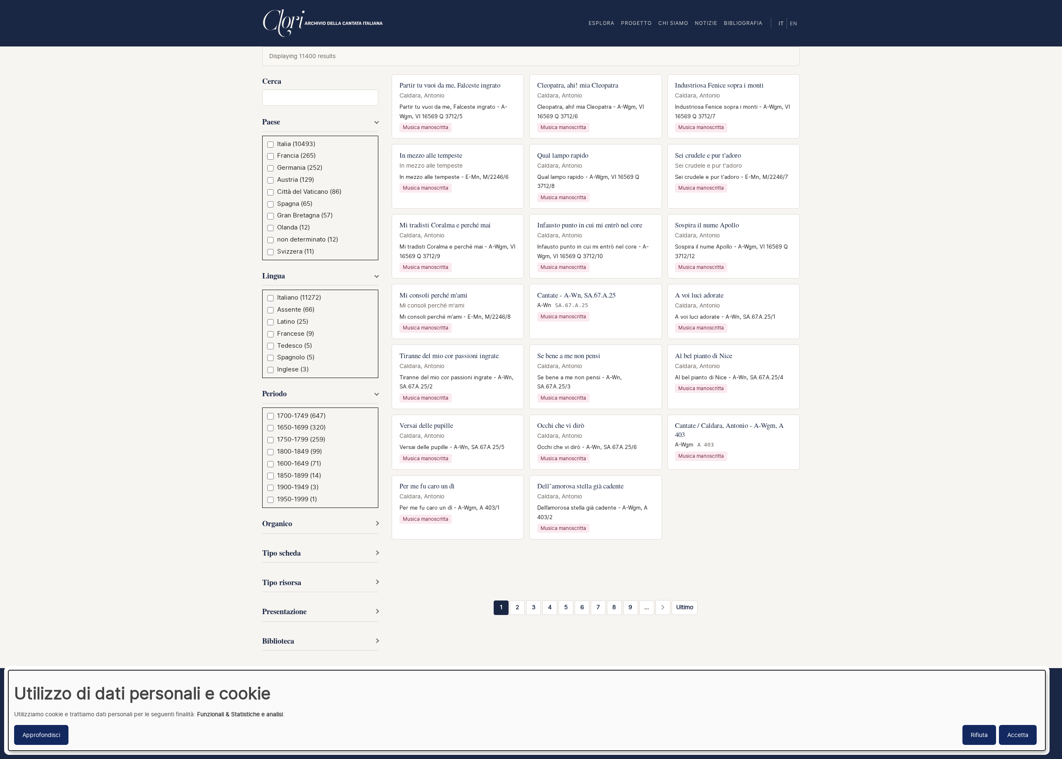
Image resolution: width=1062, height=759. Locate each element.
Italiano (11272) (299, 297)
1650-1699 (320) (301, 427)
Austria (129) (295, 179)
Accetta (1017, 734)
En (793, 24)
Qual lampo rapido (562, 155)
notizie (706, 23)
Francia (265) (296, 155)
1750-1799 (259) (301, 439)
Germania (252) (299, 167)
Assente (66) (295, 309)
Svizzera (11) (295, 251)
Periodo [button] (274, 393)
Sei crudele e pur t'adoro (708, 155)
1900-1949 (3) (298, 487)
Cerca (271, 80)
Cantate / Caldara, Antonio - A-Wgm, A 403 (729, 429)
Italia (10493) (296, 144)
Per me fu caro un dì (427, 486)
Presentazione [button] (284, 611)
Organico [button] (277, 523)
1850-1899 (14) (299, 475)
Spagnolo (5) (295, 357)
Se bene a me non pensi (568, 355)
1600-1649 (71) (299, 463)
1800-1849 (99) (299, 451)
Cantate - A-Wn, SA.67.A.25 (576, 295)
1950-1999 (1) (297, 499)
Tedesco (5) (294, 345)
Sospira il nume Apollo (707, 224)
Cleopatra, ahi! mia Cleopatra (577, 85)
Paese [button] (271, 121)
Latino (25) (292, 321)
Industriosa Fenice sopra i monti (719, 85)
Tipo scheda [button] (281, 552)
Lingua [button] (273, 275)
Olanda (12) (293, 227)
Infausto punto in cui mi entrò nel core (589, 224)
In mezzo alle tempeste (430, 155)
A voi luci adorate (699, 295)
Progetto (636, 23)
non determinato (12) (307, 239)
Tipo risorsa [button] (281, 582)
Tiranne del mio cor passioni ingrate (449, 355)
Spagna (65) (294, 203)
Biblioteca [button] (278, 640)
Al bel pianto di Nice (703, 355)
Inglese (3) (293, 369)
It (781, 24)
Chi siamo (673, 23)
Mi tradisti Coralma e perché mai (445, 224)
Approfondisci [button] (41, 734)
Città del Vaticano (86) (309, 191)
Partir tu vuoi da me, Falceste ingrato (449, 85)
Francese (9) (295, 333)
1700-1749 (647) (301, 416)
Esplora (601, 23)
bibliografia (743, 23)
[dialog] (526, 710)
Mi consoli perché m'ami (433, 295)
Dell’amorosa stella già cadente (580, 486)
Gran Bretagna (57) (305, 215)
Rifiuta (979, 734)
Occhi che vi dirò (560, 425)
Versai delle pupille (426, 425)
